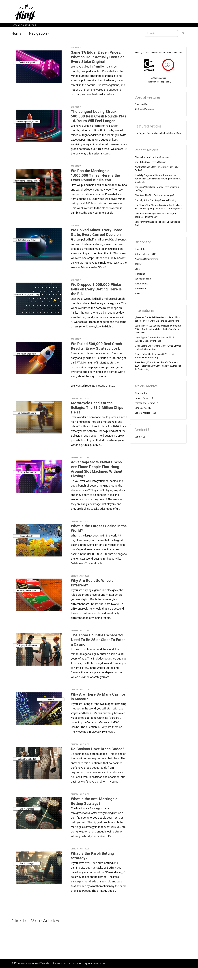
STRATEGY (76, 48)
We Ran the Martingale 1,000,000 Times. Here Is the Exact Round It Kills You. (95, 175)
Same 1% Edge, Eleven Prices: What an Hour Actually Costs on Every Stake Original (98, 57)
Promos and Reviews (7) (146, 403)
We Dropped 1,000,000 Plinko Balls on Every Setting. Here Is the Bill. (96, 289)
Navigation (38, 33)
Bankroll (138, 264)
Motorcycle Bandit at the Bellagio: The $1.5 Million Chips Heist (97, 407)
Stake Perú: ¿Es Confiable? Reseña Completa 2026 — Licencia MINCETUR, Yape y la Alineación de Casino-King (158, 365)
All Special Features (144, 109)
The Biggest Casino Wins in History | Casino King (158, 133)
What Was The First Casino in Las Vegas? (154, 195)
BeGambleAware (158, 78)
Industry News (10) (144, 398)
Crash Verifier (141, 104)
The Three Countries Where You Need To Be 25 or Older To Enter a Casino (98, 640)
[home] (25, 12)
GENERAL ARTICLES (80, 398)
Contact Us (140, 437)
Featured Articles (148, 126)
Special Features (148, 97)
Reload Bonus (141, 283)
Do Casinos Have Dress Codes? (97, 749)
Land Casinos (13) (143, 408)
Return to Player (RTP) (145, 254)
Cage (137, 269)
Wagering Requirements (146, 259)
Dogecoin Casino (143, 278)
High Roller (140, 274)
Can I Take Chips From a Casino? (150, 162)
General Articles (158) (145, 413)
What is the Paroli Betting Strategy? (152, 157)
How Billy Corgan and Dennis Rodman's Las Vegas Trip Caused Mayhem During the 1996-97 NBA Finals (158, 178)
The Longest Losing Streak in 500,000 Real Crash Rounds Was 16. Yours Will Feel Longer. (98, 116)
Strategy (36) (141, 393)
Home (16, 33)
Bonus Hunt (140, 288)
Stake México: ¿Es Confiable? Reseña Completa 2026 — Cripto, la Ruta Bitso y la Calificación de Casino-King (158, 329)
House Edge (140, 249)
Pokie (137, 293)
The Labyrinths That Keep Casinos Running (155, 200)
